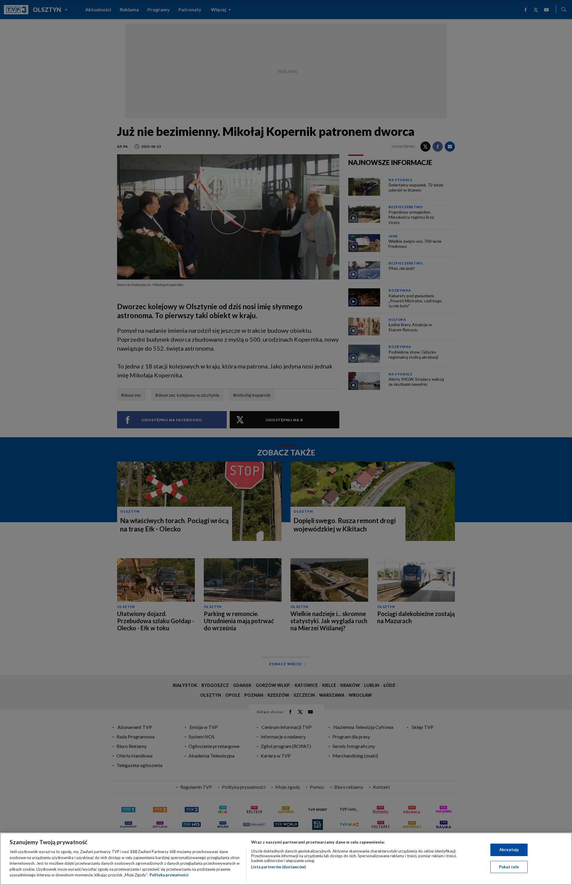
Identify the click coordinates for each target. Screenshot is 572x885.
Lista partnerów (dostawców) (278, 866)
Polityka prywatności (169, 874)
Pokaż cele (509, 866)
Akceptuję (509, 849)
